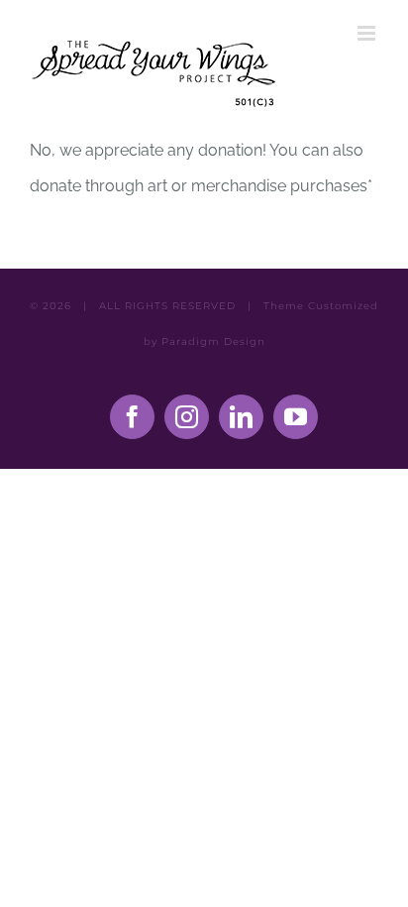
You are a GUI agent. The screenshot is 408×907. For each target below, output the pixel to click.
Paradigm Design (213, 341)
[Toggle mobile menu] (367, 33)
